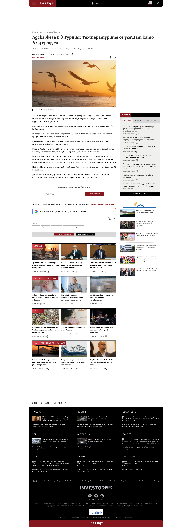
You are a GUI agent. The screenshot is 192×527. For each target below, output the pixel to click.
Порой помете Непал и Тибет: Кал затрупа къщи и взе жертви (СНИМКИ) (100, 418)
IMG (35, 481)
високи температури (74, 227)
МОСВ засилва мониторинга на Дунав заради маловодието (139, 147)
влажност (57, 227)
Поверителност (74, 503)
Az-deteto (117, 481)
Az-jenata (83, 456)
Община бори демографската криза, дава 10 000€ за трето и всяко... (45, 297)
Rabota (111, 481)
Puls (34, 456)
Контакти (52, 503)
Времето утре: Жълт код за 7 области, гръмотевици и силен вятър (45, 329)
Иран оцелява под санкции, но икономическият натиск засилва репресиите (139, 425)
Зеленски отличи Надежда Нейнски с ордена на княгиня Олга (139, 156)
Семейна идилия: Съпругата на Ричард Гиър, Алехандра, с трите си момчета (138, 448)
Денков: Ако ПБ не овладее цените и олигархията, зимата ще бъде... (72, 265)
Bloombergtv (131, 412)
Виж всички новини (140, 193)
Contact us (128, 518)
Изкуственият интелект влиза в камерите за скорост (100, 440)
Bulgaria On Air (61, 481)
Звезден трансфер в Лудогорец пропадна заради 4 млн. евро (146, 269)
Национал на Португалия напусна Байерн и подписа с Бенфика (147, 234)
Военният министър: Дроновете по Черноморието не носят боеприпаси (139, 185)
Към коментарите (85, 234)
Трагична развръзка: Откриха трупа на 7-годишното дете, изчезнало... (45, 265)
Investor (37, 412)
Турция (45, 227)
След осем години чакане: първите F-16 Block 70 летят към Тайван (74, 362)
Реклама (62, 503)
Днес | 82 (98, 3)
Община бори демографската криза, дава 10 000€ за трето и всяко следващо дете (138, 129)
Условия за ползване (92, 503)
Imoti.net (105, 481)
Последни (126, 121)
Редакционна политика (113, 503)
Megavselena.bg (154, 481)
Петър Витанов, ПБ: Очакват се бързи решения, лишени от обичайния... (103, 265)
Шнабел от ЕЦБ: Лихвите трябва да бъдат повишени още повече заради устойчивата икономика (55, 418)
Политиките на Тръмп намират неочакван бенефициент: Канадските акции (146, 418)
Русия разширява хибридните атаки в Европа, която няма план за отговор (49, 425)
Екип (43, 503)
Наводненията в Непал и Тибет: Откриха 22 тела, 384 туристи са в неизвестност (95, 425)
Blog (122, 481)
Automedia (83, 434)
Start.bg (127, 481)
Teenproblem (131, 456)
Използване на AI (136, 506)
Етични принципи (133, 503)
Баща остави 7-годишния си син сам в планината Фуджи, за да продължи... (45, 362)
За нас (37, 503)
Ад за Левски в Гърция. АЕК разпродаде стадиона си (145, 211)
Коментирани (150, 121)
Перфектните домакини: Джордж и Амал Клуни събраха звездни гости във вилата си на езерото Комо (146, 441)
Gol (34, 434)
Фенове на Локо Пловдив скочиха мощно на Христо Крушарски (144, 224)
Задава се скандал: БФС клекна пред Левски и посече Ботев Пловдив (146, 247)
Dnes (45, 481)
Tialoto (127, 434)
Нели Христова (38, 57)
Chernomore (134, 481)
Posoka (141, 481)
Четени (137, 121)
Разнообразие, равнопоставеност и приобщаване (105, 506)
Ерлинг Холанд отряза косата (133, 469)
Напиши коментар (64, 234)
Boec (146, 481)
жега (36, 227)
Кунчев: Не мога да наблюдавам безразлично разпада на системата (138, 139)
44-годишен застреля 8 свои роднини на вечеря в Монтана (102, 329)
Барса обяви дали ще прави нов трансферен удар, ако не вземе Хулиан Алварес (146, 259)
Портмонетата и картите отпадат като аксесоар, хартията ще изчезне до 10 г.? (139, 166)
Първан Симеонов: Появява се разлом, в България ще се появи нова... (103, 362)
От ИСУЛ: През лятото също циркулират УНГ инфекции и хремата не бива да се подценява (56, 463)
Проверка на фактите (70, 506)
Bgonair (82, 412)
